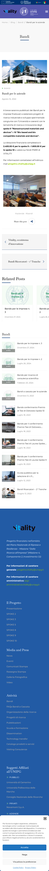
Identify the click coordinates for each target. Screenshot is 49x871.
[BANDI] (8, 343)
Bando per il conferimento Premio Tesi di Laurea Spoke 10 (31, 443)
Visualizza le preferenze (24, 862)
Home (5, 22)
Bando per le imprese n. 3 (29, 343)
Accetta (24, 847)
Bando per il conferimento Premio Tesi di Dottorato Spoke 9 (30, 427)
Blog (13, 22)
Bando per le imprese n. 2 (29, 359)
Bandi (21, 22)
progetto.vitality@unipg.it (21, 164)
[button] (45, 818)
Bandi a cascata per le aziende (32, 391)
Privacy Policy (30, 868)
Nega (24, 854)
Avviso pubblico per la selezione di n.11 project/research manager (29, 476)
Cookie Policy (18, 868)
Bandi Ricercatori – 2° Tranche (31, 489)
